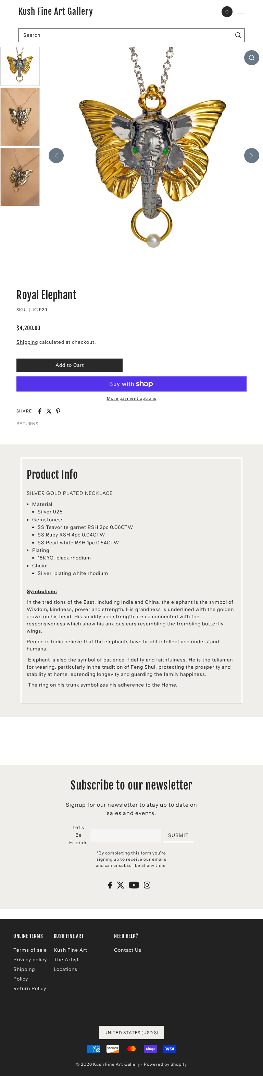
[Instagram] (147, 884)
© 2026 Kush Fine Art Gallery (108, 1064)
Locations (65, 969)
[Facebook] (110, 884)
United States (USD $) (131, 1032)
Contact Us (127, 950)
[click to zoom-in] (251, 57)
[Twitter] (121, 884)
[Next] (251, 155)
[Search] (237, 35)
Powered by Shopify (165, 1064)
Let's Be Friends (78, 835)
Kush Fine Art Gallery (55, 12)
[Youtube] (134, 884)
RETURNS (27, 423)
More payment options (131, 398)
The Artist (66, 959)
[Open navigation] (240, 11)
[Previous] (56, 155)
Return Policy (29, 988)
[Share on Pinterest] (58, 411)
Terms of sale (30, 950)
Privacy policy (30, 959)
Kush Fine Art (70, 950)
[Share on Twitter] (49, 411)
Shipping (27, 342)
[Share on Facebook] (39, 411)
